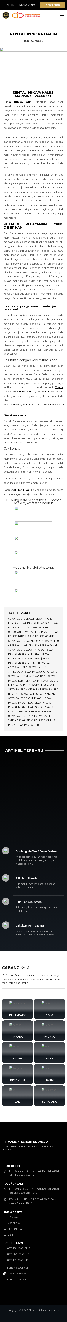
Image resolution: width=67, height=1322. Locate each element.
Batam (17, 1058)
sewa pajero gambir (41, 636)
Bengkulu (17, 1080)
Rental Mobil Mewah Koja (24, 788)
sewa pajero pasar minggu (25, 698)
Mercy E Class (45, 391)
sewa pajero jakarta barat (39, 645)
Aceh (49, 1058)
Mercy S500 (26, 391)
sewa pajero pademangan (38, 693)
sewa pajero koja (41, 684)
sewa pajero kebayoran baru (27, 676)
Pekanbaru (17, 1014)
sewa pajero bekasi (21, 618)
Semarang (49, 1101)
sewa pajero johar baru (41, 671)
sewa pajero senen (21, 715)
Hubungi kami (22, 489)
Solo (49, 1014)
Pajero (45, 404)
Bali (17, 1101)
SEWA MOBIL (54, 5)
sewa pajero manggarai (24, 689)
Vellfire (26, 404)
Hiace (53, 404)
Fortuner (35, 404)
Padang (49, 1036)
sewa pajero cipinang (35, 631)
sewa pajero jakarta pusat (26, 649)
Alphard (16, 404)
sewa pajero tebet (29, 724)
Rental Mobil (33, 40)
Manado (17, 1036)
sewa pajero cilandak (34, 622)
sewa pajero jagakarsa (24, 640)
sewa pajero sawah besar (34, 711)
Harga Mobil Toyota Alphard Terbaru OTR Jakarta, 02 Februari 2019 (32, 761)
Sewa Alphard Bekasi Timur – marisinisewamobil (27, 815)
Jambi (50, 1080)
